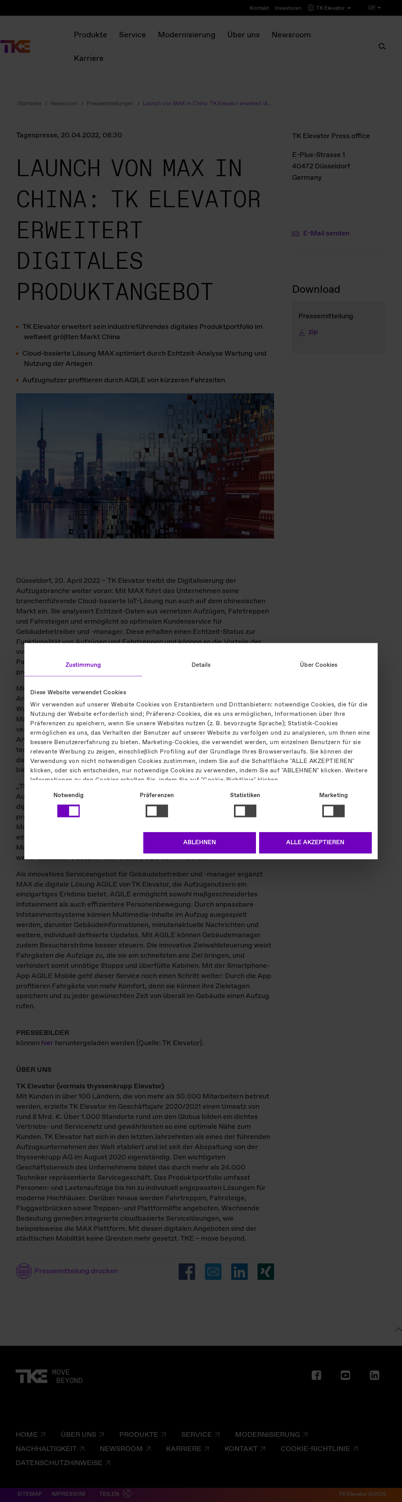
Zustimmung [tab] (83, 665)
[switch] (157, 811)
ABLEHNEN (199, 843)
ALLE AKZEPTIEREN (315, 843)
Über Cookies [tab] (318, 665)
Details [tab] (201, 665)
